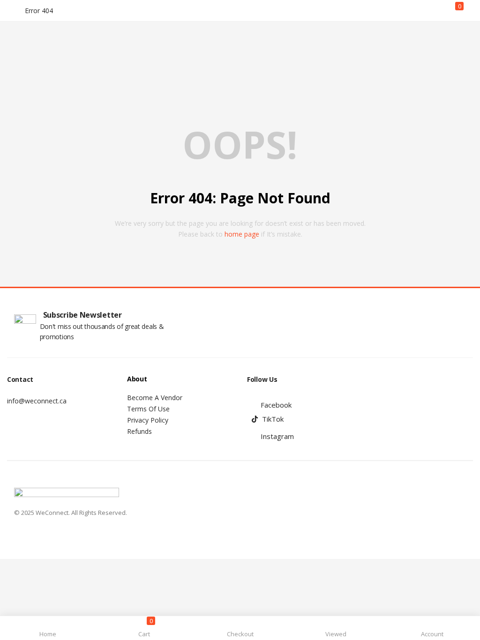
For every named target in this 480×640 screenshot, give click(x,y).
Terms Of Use (148, 408)
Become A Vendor (154, 397)
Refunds (139, 431)
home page (242, 234)
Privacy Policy (147, 420)
